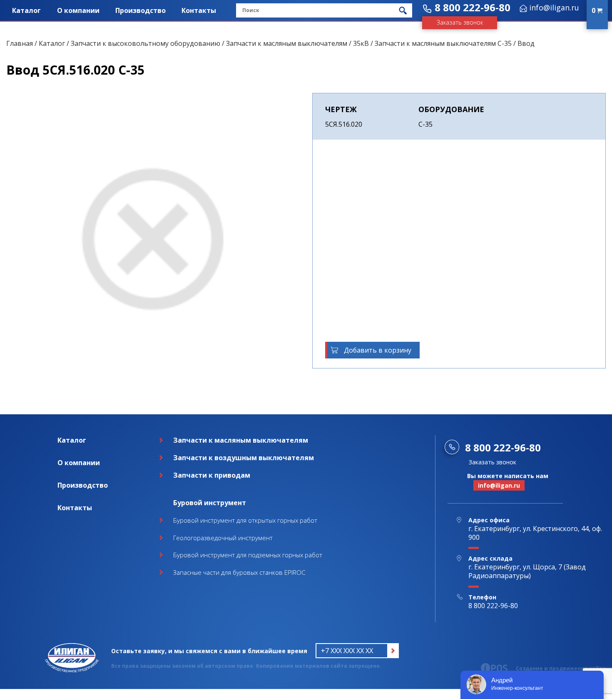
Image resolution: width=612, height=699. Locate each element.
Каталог (26, 10)
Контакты (199, 10)
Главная (19, 43)
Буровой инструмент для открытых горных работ (245, 520)
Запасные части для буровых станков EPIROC (239, 572)
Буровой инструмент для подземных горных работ (247, 555)
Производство (140, 10)
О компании (78, 10)
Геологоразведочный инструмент (223, 538)
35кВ (361, 43)
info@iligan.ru (554, 8)
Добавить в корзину (377, 350)
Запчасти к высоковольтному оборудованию (145, 43)
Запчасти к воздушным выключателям (243, 457)
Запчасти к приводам (211, 475)
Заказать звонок (460, 22)
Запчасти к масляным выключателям (286, 43)
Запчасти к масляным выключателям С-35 (443, 43)
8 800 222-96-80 (472, 7)
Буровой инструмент (209, 502)
